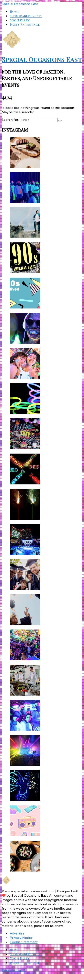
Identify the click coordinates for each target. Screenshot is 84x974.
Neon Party (20, 20)
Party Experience (25, 24)
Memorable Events (26, 16)
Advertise (17, 933)
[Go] (60, 120)
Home (14, 11)
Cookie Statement (24, 942)
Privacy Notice (21, 938)
